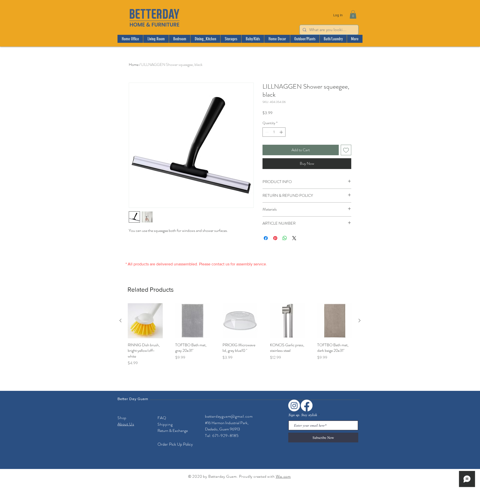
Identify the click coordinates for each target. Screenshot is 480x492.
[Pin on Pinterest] (275, 238)
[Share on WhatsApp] (285, 238)
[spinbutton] (274, 132)
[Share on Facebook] (266, 238)
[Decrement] (266, 132)
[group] (240, 334)
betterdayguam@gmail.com (228, 416)
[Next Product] (359, 320)
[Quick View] (145, 320)
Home (133, 64)
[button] (353, 14)
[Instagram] (294, 405)
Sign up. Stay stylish (302, 415)
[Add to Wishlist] (346, 150)
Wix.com (283, 476)
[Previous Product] (121, 320)
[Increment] (281, 132)
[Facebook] (306, 405)
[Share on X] (294, 238)
